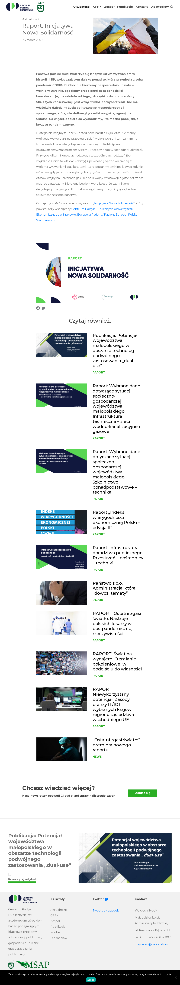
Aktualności (81, 6)
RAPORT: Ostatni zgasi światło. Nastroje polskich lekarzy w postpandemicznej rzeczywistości (117, 623)
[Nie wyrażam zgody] (175, 977)
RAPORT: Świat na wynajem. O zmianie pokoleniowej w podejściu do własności (117, 661)
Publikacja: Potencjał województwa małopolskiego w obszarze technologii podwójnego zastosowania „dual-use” (115, 350)
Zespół (109, 6)
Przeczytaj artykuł (22, 879)
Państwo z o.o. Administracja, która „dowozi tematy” (114, 588)
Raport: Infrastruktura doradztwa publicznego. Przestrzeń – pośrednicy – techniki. (118, 555)
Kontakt (142, 6)
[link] (101, 214)
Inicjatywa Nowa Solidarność (114, 203)
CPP (96, 6)
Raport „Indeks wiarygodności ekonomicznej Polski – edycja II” (116, 520)
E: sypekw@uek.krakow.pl (153, 944)
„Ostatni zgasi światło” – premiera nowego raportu (118, 745)
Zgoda (90, 979)
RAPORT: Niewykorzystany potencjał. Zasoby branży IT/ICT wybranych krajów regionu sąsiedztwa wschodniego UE (113, 704)
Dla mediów (159, 6)
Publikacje (125, 6)
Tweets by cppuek (106, 910)
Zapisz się (142, 793)
